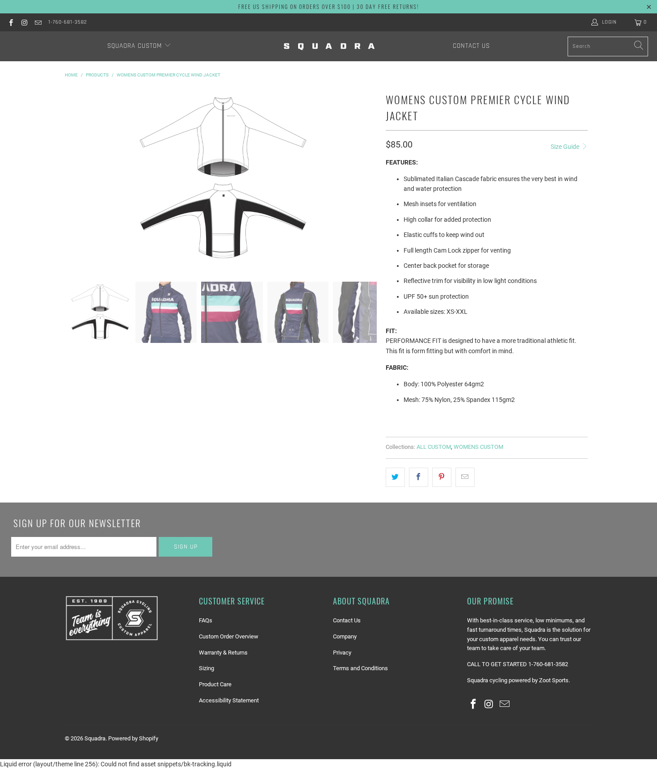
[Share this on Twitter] (395, 477)
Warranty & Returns (223, 652)
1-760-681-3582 (67, 22)
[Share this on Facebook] (418, 477)
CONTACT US (471, 46)
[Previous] (78, 178)
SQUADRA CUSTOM (135, 46)
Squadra (94, 738)
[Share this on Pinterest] (441, 477)
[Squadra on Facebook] (10, 22)
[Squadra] (329, 46)
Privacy (342, 652)
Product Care (215, 684)
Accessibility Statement (229, 700)
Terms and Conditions (360, 668)
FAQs (205, 620)
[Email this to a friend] (465, 477)
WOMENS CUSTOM (478, 447)
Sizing (206, 668)
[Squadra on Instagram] (24, 22)
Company (345, 636)
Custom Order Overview (228, 636)
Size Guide (566, 146)
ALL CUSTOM (434, 447)
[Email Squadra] (38, 22)
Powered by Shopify (133, 738)
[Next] (368, 178)
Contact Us (347, 620)
